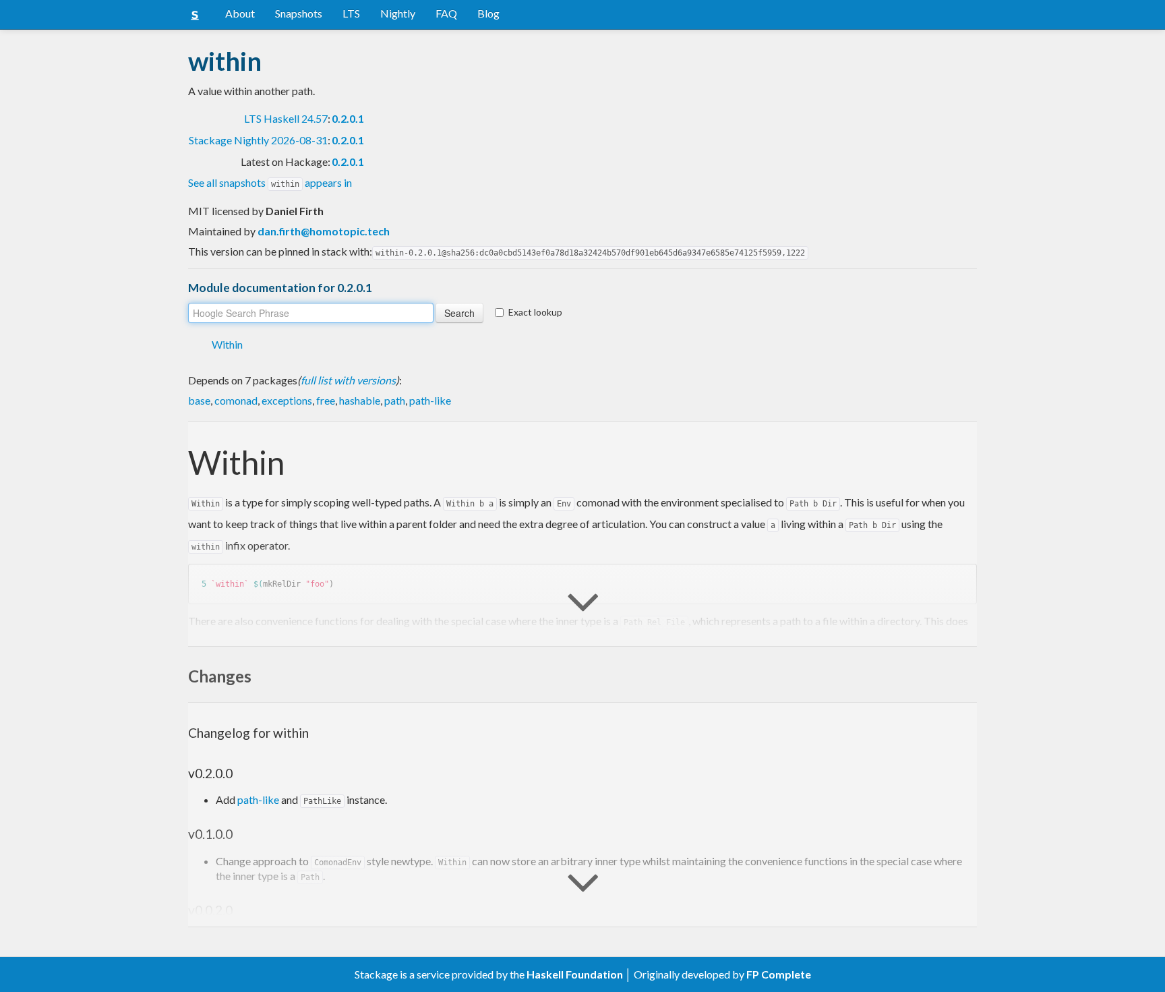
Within (227, 344)
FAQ (446, 13)
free (325, 400)
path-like (430, 400)
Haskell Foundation (575, 974)
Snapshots (298, 13)
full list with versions (348, 380)
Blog (488, 13)
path (394, 400)
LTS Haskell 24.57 (286, 118)
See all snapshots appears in (270, 182)
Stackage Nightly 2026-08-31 (258, 140)
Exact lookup (535, 312)
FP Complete (778, 974)
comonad (236, 400)
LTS (351, 13)
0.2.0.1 (348, 118)
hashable (359, 400)
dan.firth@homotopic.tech (324, 231)
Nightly (397, 13)
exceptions (287, 400)
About (240, 13)
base (199, 400)
